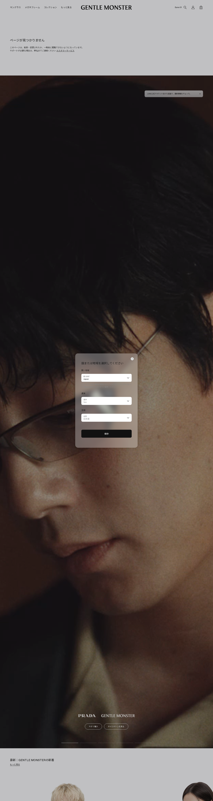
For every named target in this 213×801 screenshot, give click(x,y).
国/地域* (86, 376)
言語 (85, 416)
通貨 (85, 400)
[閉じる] (132, 358)
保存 (106, 433)
